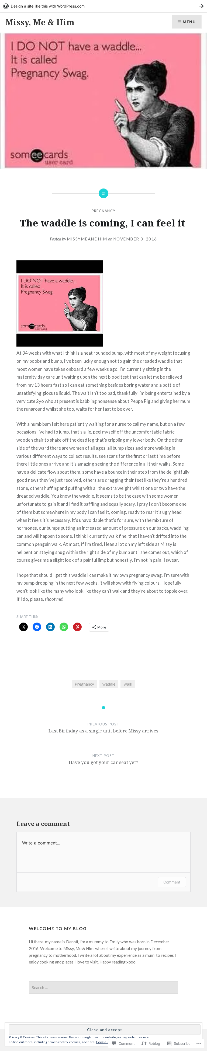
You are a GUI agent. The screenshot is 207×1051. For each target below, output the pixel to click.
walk (128, 684)
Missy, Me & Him (39, 22)
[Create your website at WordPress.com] (103, 6)
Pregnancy (104, 211)
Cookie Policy (105, 1042)
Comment (171, 882)
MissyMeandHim (87, 238)
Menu (189, 21)
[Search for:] (103, 987)
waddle (108, 684)
